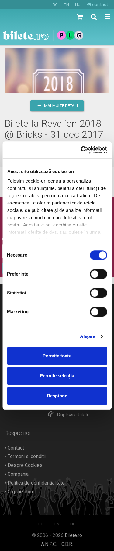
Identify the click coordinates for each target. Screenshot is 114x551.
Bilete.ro (73, 535)
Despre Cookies (24, 465)
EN (66, 4)
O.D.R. (67, 544)
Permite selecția (57, 375)
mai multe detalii (61, 105)
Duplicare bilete (73, 415)
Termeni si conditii (26, 456)
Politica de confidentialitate (35, 483)
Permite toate (57, 355)
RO (55, 4)
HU (78, 4)
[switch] (98, 274)
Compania (17, 474)
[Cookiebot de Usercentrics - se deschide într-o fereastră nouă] (81, 150)
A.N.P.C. (49, 544)
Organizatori (19, 492)
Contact (15, 448)
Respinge (57, 395)
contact (99, 4)
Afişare (87, 336)
